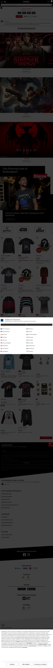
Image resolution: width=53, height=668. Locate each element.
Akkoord (12, 664)
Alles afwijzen (26, 664)
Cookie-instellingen (32, 645)
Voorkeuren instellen (40, 664)
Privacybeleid (24, 647)
